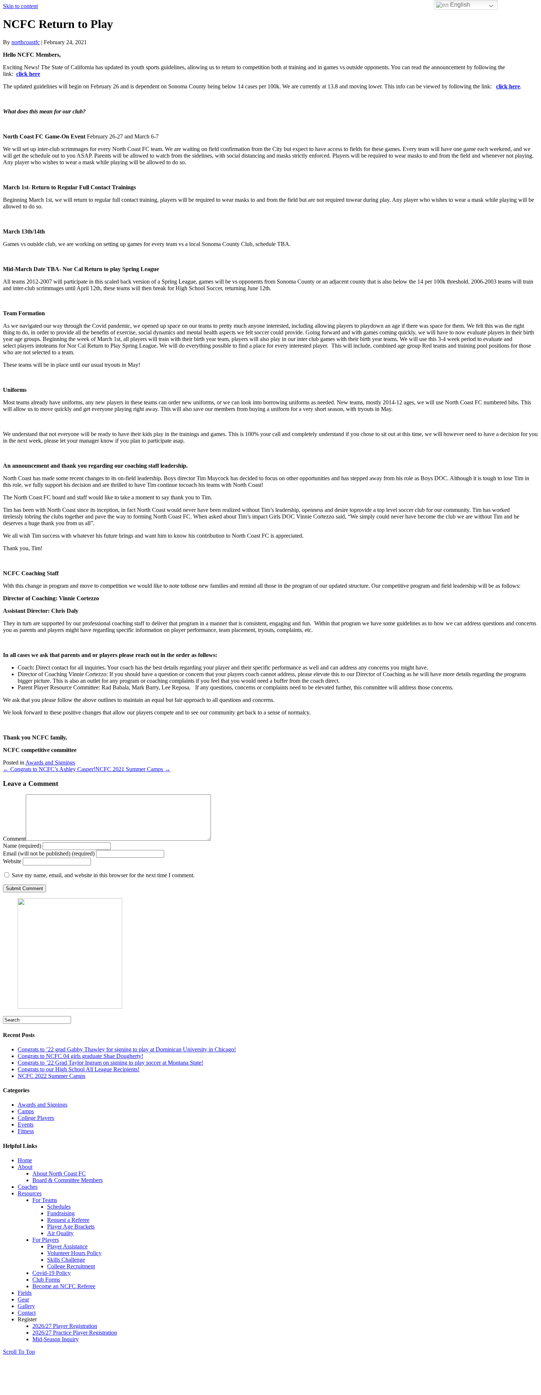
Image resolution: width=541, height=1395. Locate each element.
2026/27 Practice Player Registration (74, 1332)
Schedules (59, 1207)
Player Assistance (67, 1246)
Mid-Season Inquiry (55, 1339)
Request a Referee (68, 1220)
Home (25, 1160)
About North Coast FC (59, 1173)
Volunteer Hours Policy (74, 1253)
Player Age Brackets (71, 1226)
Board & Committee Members (67, 1180)
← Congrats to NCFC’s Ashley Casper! (49, 769)
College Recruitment (71, 1266)
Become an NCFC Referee (63, 1286)
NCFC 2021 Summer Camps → (132, 769)
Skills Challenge (66, 1260)
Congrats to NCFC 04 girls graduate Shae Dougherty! (80, 1056)
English (459, 4)
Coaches (28, 1187)
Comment (14, 839)
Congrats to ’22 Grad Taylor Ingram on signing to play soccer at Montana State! (110, 1063)
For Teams (44, 1200)
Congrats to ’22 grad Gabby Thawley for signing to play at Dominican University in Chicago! (127, 1049)
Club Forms (46, 1279)
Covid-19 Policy (51, 1273)
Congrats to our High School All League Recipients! (78, 1069)
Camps (26, 1111)
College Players (36, 1118)
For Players (45, 1240)
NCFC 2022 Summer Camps (51, 1076)
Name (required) (22, 846)
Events (25, 1124)
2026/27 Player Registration (64, 1326)
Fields (25, 1293)
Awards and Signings (50, 762)
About (25, 1167)
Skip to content (20, 6)
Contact (27, 1313)
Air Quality (60, 1233)
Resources (30, 1193)
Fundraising (61, 1213)
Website (12, 861)
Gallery (26, 1306)
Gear (23, 1299)
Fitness (26, 1131)
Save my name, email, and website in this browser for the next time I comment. (103, 875)
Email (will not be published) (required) (49, 853)
